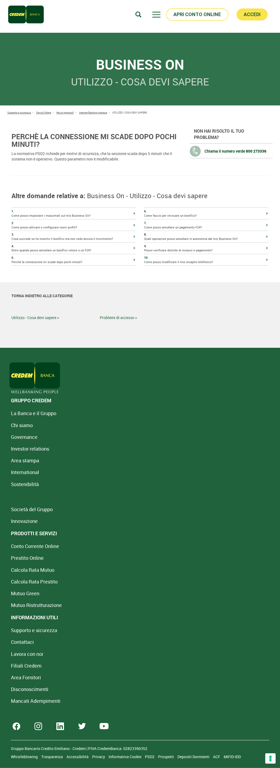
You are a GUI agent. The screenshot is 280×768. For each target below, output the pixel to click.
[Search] (138, 14)
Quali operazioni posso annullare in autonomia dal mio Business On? (191, 236)
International (25, 472)
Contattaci (22, 642)
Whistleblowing (25, 756)
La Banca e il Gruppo (33, 413)
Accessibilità (77, 756)
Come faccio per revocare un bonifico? (170, 213)
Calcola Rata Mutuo (32, 570)
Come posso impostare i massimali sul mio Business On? (51, 213)
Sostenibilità (25, 484)
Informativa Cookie (125, 756)
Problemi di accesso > (118, 317)
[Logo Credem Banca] (26, 14)
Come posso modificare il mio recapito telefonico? (178, 259)
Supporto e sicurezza (34, 630)
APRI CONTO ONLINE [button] (197, 14)
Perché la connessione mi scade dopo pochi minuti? (46, 259)
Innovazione (24, 521)
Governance (24, 437)
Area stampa (25, 460)
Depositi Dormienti (193, 756)
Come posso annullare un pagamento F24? (173, 225)
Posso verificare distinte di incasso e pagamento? (178, 248)
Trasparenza (52, 756)
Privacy (99, 756)
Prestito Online (27, 558)
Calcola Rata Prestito (34, 581)
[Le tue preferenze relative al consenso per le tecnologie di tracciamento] (270, 758)
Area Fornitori (26, 677)
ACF (217, 756)
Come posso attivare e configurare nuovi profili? (44, 225)
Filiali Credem (26, 665)
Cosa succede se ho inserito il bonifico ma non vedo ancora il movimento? (62, 236)
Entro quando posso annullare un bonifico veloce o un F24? (51, 248)
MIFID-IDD (232, 756)
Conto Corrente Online (35, 546)
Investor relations (30, 448)
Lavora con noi (27, 654)
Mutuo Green (25, 593)
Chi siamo (22, 425)
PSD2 (150, 756)
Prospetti (166, 756)
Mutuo (36, 605)
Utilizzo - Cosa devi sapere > (35, 317)
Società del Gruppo (32, 509)
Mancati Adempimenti (35, 701)
